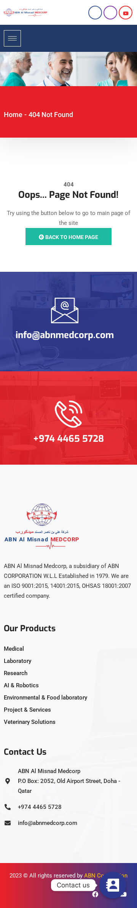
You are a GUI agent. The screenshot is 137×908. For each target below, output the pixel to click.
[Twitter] (125, 12)
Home (13, 115)
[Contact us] (112, 885)
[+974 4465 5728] (68, 414)
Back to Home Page (71, 237)
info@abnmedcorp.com (65, 335)
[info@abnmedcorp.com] (64, 310)
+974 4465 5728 (68, 439)
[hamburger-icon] (12, 38)
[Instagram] (110, 12)
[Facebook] (95, 12)
